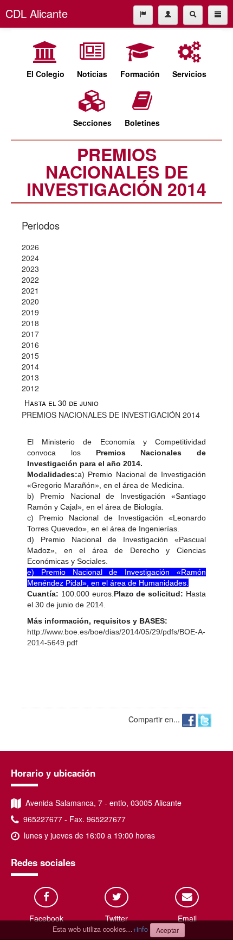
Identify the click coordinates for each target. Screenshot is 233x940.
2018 (30, 322)
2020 (30, 301)
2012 (30, 388)
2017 (30, 333)
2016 (30, 344)
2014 (30, 366)
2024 (30, 257)
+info (140, 929)
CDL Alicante (36, 13)
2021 (30, 290)
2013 (30, 377)
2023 (30, 268)
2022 (30, 279)
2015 (30, 355)
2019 (30, 312)
